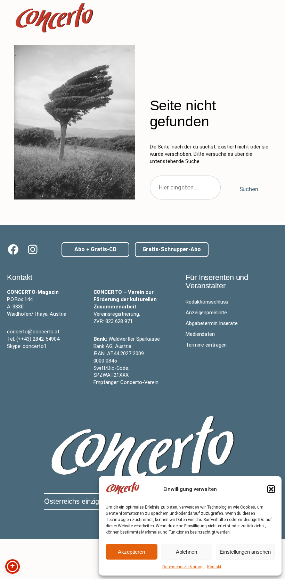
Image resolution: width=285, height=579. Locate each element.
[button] (271, 489)
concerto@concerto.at (33, 332)
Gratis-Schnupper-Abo (171, 249)
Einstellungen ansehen (245, 552)
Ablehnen (186, 552)
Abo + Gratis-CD (95, 249)
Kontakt (214, 566)
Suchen (248, 189)
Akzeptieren (131, 552)
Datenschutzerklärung (183, 566)
